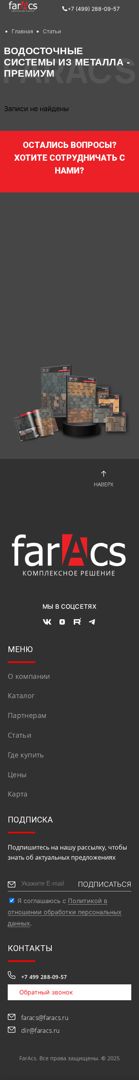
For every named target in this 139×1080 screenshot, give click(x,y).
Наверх (104, 484)
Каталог (21, 695)
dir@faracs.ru (40, 1030)
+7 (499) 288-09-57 (94, 8)
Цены (17, 774)
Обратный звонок (46, 992)
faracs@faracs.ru (44, 1017)
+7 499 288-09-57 (44, 976)
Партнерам (27, 715)
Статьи (52, 31)
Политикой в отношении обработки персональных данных (65, 912)
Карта (18, 793)
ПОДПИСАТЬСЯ (104, 884)
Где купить (26, 754)
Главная (22, 31)
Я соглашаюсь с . (65, 912)
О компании (29, 676)
